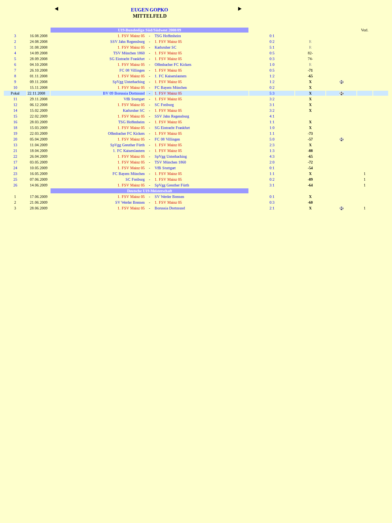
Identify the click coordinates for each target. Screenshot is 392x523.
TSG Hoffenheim (168, 36)
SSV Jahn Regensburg (127, 41)
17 (15, 162)
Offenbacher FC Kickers (173, 64)
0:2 (272, 41)
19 (15, 133)
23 (15, 174)
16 (15, 122)
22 (15, 156)
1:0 (272, 64)
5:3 (272, 93)
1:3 (272, 151)
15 (15, 116)
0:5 (272, 53)
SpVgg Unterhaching (129, 82)
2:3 (272, 145)
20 (15, 139)
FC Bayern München (171, 87)
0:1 (272, 36)
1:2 (272, 76)
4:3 (272, 156)
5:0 (272, 139)
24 (15, 168)
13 (15, 145)
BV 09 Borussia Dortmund (124, 93)
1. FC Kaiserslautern (170, 76)
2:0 (272, 162)
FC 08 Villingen (132, 70)
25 (15, 179)
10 (15, 87)
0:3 (272, 59)
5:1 (272, 47)
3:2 (272, 99)
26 (15, 185)
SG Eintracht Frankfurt (127, 59)
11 (15, 99)
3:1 (272, 105)
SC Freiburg (164, 105)
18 (15, 128)
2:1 (272, 208)
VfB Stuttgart (134, 99)
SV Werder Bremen (169, 196)
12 (15, 105)
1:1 (272, 122)
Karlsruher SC (165, 47)
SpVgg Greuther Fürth (127, 145)
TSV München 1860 (129, 53)
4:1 (272, 116)
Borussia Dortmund (170, 208)
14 (15, 110)
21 (15, 151)
